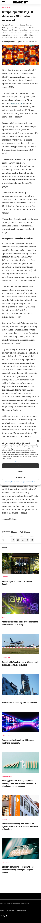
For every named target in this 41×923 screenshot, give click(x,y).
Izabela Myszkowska (8, 42)
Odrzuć (20, 471)
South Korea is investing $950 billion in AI (19, 702)
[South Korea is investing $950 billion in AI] (20, 684)
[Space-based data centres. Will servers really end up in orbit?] (20, 722)
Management (7, 776)
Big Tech (5, 862)
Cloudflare (6, 819)
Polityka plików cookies (12, 482)
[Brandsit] (20, 2)
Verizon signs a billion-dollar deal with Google (18, 582)
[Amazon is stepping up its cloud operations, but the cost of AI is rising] (20, 603)
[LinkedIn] (6, 915)
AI (2, 698)
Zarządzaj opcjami (20, 477)
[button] (38, 441)
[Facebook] (1, 915)
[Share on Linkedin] (22, 540)
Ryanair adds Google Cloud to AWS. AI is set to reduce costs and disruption (20, 663)
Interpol (27, 532)
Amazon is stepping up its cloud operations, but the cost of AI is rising (20, 623)
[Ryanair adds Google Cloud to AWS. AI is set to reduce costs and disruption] (20, 644)
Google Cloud (7, 658)
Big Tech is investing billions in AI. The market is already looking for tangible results (18, 869)
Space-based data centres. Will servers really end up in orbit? (18, 741)
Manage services (20, 462)
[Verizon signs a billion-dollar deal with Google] (20, 563)
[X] (3, 915)
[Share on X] (18, 540)
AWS (3, 617)
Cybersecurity (15, 532)
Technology (6, 7)
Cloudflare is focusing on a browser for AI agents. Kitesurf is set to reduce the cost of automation (20, 826)
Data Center (6, 736)
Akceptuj (20, 466)
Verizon (5, 577)
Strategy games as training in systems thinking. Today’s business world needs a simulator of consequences (19, 783)
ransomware (16, 103)
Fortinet (22, 532)
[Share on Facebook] (13, 540)
